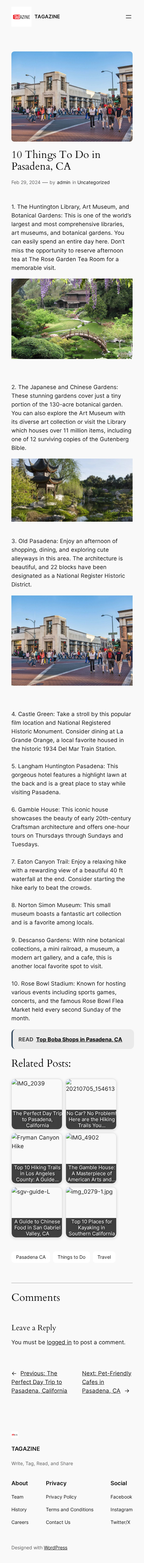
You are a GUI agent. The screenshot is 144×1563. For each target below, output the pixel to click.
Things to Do (71, 1257)
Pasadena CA (31, 1257)
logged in (59, 1342)
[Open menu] (129, 17)
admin (63, 182)
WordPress (55, 1547)
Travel (104, 1257)
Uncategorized (93, 182)
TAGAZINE (47, 17)
